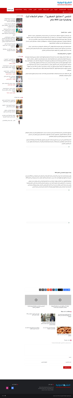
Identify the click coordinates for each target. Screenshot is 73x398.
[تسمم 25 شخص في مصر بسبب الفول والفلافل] (64, 330)
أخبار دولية (46, 9)
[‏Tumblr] (53, 290)
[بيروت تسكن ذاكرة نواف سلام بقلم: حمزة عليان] (19, 85)
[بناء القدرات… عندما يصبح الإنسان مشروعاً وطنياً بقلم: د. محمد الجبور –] (19, 72)
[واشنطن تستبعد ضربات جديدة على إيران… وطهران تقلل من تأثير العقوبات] (19, 25)
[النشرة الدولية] (64, 3)
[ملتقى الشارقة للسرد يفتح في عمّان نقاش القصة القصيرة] (19, 117)
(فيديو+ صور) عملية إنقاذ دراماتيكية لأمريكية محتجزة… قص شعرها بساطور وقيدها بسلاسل (48, 323)
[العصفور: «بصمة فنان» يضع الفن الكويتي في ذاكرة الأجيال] (19, 102)
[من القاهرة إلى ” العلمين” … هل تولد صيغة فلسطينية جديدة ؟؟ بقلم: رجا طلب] (19, 61)
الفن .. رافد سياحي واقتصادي (9, 120)
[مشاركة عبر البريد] (43, 290)
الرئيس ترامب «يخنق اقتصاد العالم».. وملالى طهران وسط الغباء (8, 67)
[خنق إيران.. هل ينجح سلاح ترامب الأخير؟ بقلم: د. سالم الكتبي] (19, 79)
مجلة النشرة (18, 9)
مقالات (30, 9)
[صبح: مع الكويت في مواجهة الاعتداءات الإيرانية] (19, 51)
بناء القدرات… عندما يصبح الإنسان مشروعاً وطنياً (9, 73)
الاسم (70, 357)
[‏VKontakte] (45, 290)
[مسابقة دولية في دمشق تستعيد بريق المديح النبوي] (19, 112)
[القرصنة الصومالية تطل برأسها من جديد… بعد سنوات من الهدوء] (19, 45)
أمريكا (55, 9)
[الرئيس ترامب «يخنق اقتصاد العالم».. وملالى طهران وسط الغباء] (19, 67)
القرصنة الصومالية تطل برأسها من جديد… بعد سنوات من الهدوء (8, 45)
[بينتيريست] (51, 290)
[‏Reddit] (48, 290)
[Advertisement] (24, 3)
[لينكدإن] (56, 290)
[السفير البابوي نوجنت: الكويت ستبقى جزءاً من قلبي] (19, 107)
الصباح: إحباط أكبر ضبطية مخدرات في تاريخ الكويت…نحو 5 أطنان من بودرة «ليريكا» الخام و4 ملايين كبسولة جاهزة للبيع (8, 32)
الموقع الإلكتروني (44, 362)
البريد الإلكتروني (68, 362)
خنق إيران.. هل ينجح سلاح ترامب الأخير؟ (9, 78)
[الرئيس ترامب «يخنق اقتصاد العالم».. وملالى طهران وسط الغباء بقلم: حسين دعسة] (19, 90)
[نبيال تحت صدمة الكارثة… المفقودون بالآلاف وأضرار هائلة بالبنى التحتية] (19, 20)
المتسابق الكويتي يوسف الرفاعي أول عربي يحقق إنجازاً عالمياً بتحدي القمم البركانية (64, 315)
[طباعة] (40, 290)
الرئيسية (70, 9)
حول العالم (10, 9)
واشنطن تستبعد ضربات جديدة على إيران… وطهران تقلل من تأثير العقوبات (8, 25)
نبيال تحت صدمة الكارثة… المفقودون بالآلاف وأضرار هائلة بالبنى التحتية (9, 20)
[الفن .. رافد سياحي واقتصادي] (19, 122)
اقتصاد (40, 9)
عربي (51, 9)
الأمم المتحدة (62, 9)
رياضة (25, 9)
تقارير (35, 9)
